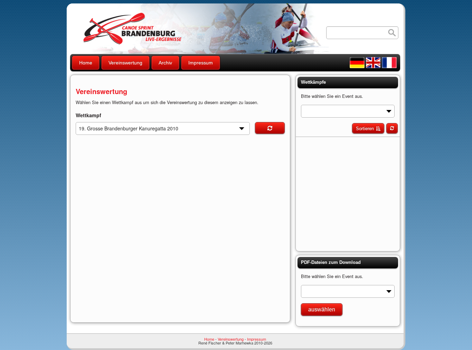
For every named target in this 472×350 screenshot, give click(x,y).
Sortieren (365, 128)
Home (85, 62)
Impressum (200, 62)
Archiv (165, 62)
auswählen (321, 309)
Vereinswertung (125, 62)
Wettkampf (88, 115)
